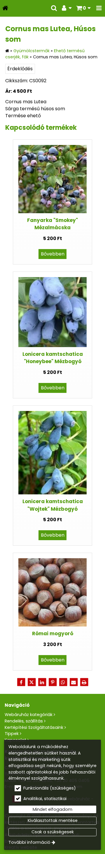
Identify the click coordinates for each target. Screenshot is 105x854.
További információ (29, 842)
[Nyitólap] (5, 8)
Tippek (12, 733)
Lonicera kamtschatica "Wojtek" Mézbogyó (52, 505)
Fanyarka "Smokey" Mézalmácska (52, 224)
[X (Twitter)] (31, 682)
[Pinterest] (52, 682)
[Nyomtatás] (84, 682)
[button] (99, 8)
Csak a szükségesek (53, 832)
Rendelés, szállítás (24, 721)
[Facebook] (21, 682)
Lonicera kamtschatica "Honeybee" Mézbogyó (52, 358)
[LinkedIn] (42, 682)
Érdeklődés (20, 68)
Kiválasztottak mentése (53, 820)
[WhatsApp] (63, 682)
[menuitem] (5, 8)
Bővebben (52, 254)
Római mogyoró (52, 633)
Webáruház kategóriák (28, 715)
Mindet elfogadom (52, 809)
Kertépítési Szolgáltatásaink (34, 727)
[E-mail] (73, 682)
